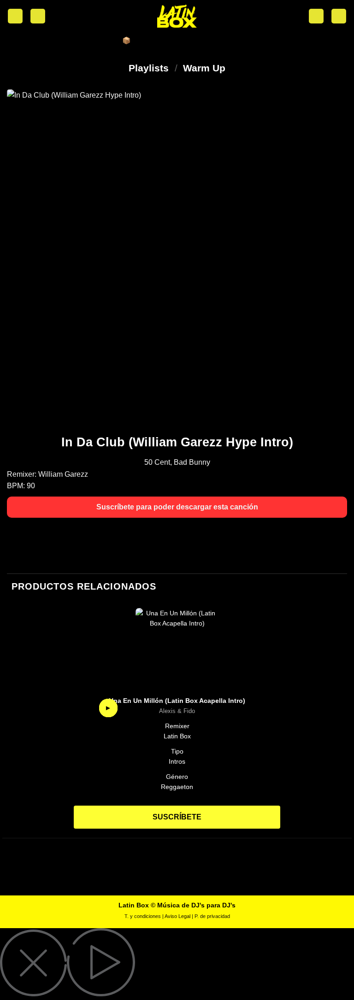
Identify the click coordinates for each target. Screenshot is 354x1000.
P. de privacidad (212, 916)
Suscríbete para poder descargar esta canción (177, 507)
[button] (15, 16)
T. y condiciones (142, 916)
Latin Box (177, 736)
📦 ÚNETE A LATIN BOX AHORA (177, 40)
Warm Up (204, 68)
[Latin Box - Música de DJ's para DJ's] (177, 16)
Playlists (149, 68)
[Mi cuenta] (37, 16)
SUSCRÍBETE (177, 817)
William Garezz (63, 474)
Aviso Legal (177, 916)
